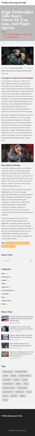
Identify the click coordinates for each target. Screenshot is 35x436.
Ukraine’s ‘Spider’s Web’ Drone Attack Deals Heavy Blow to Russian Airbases (21, 336)
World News (5, 287)
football (24, 380)
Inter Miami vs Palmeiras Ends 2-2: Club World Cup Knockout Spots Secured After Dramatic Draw (21, 354)
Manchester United (20, 372)
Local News (4, 294)
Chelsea (5, 376)
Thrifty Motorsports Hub (13, 2)
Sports (3, 273)
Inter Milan (14, 396)
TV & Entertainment (7, 290)
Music (3, 297)
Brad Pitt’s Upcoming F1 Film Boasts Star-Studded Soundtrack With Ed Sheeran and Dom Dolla (21, 319)
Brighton (22, 396)
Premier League (7, 372)
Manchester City (7, 392)
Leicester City (19, 392)
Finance (3, 304)
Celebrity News (6, 301)
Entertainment (5, 277)
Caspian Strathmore (16, 68)
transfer (18, 384)
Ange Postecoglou (7, 71)
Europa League (22, 388)
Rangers (13, 376)
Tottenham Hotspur (20, 71)
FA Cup (6, 74)
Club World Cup (8, 384)
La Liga (29, 392)
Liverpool (16, 380)
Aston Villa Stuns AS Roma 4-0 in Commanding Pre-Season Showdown (21, 345)
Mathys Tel (5, 246)
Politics (3, 284)
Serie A (26, 384)
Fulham (5, 400)
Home (3, 32)
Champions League (8, 388)
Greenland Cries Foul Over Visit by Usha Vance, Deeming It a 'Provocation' (21, 328)
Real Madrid (6, 380)
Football (3, 280)
